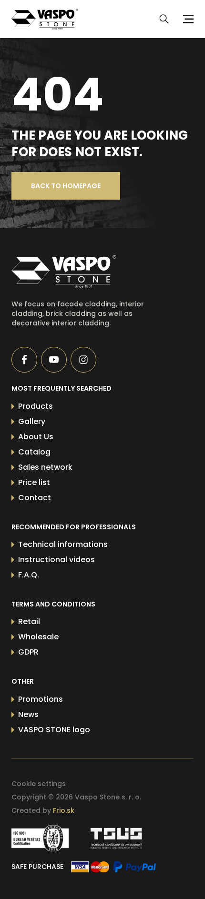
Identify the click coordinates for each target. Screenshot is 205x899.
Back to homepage (66, 186)
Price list (34, 482)
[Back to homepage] (84, 271)
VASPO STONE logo (54, 729)
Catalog (34, 451)
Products (35, 406)
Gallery (31, 421)
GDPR (28, 651)
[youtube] (54, 360)
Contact (34, 497)
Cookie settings (38, 783)
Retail (29, 621)
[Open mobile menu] (187, 19)
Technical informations (63, 544)
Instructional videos (56, 559)
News (28, 714)
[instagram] (83, 360)
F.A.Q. (28, 574)
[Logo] (44, 19)
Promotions (40, 699)
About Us (35, 436)
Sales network (45, 467)
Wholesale (38, 636)
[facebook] (24, 360)
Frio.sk (63, 810)
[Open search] (164, 19)
